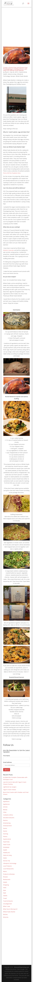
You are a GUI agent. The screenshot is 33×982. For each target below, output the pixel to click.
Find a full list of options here (12, 173)
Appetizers (6, 801)
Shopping (6, 885)
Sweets (5, 895)
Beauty (5, 809)
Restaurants (6, 879)
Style (4, 893)
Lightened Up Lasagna (9, 787)
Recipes (13, 76)
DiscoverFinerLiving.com (21, 967)
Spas (4, 890)
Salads (5, 882)
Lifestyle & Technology (9, 863)
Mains (5, 871)
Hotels (5, 858)
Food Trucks (6, 844)
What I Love (6, 906)
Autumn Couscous (8, 250)
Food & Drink (23, 72)
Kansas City (6, 860)
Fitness (5, 836)
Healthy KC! (6, 852)
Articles (5, 807)
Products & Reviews (9, 874)
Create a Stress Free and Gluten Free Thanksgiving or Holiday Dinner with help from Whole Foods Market (15, 69)
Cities (4, 812)
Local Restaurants (8, 869)
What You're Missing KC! (10, 909)
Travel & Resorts (8, 901)
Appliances (6, 804)
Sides (4, 887)
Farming (5, 834)
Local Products (7, 866)
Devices (5, 820)
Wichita (5, 914)
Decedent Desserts (8, 817)
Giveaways (6, 847)
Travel (5, 898)
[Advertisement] (16, 24)
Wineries (5, 917)
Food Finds (6, 842)
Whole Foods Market (22, 76)
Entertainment (7, 825)
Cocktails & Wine (8, 815)
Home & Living (12, 74)
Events (5, 828)
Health (5, 74)
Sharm (7, 72)
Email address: (7, 762)
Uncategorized (7, 904)
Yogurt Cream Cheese (9, 789)
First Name (6, 755)
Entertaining (6, 823)
